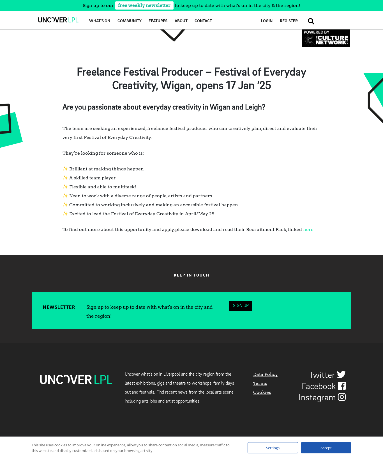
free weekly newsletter (144, 5)
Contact (203, 21)
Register (289, 21)
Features (158, 21)
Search (309, 21)
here (308, 229)
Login (267, 21)
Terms (260, 383)
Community (129, 21)
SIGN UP (241, 306)
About (181, 21)
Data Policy (265, 374)
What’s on (99, 21)
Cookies (262, 392)
